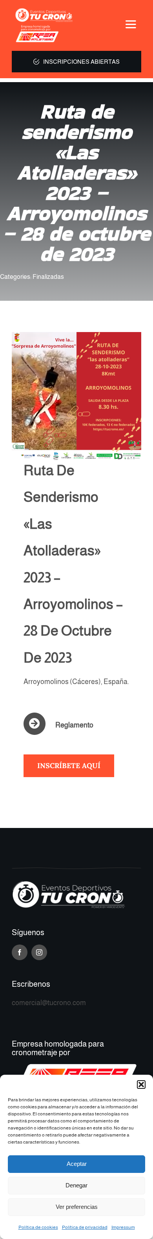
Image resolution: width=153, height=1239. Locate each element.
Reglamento (74, 725)
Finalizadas (48, 276)
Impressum (123, 1227)
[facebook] (19, 952)
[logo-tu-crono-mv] (43, 9)
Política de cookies (38, 1227)
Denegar (76, 1185)
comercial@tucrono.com (49, 1003)
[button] (141, 1084)
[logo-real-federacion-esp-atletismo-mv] (43, 28)
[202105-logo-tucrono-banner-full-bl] (69, 884)
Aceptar (77, 1163)
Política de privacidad (84, 1227)
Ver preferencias (77, 1206)
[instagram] (39, 952)
